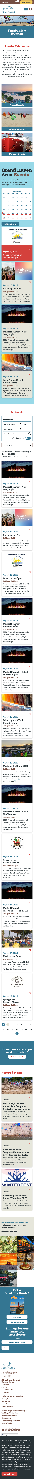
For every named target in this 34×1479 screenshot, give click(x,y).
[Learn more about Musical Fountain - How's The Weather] (17, 794)
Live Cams (5, 2)
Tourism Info (6, 1401)
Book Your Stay (26, 2)
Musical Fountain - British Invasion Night (16, 673)
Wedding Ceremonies (9, 1415)
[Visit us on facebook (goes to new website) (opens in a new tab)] (3, 1429)
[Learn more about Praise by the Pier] (17, 271)
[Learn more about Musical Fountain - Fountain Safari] (17, 606)
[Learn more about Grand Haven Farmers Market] (17, 842)
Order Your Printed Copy (17, 1322)
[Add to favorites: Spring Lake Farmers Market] (30, 993)
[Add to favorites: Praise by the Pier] (30, 282)
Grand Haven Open (12, 254)
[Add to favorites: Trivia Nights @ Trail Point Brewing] (30, 374)
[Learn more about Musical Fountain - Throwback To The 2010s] (17, 890)
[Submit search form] (29, 433)
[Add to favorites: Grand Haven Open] (30, 249)
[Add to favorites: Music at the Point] (30, 950)
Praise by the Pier (12, 288)
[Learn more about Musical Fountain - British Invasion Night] (17, 654)
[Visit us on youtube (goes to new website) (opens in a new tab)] (12, 1429)
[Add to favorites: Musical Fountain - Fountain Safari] (30, 617)
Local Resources (7, 1404)
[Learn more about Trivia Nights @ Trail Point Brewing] (17, 362)
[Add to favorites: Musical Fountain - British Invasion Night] (30, 666)
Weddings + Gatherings (10, 1413)
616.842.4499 (7, 1376)
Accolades (5, 1384)
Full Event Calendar (10, 224)
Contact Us (5, 1392)
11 (21, 1029)
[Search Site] (30, 9)
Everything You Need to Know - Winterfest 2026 (15, 1197)
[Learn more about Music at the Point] (17, 939)
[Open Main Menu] (26, 9)
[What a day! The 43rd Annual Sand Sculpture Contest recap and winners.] (17, 1085)
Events (6, 1099)
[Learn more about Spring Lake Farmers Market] (17, 982)
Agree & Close (9, 1474)
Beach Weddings (7, 1423)
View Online (20, 1317)
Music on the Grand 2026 (16, 765)
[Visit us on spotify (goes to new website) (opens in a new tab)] (9, 1429)
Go (5, 1348)
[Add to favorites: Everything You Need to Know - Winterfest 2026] (30, 1189)
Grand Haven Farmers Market (11, 861)
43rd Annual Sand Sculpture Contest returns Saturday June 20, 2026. (16, 1152)
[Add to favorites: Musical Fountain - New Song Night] (30, 325)
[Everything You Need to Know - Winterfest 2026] (17, 1177)
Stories (4, 1387)
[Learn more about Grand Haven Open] (17, 236)
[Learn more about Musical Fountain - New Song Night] (17, 314)
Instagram (13, 1230)
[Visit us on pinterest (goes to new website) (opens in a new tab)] (15, 1429)
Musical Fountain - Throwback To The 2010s (15, 909)
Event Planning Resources (11, 1420)
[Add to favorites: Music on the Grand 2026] (30, 760)
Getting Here (6, 1398)
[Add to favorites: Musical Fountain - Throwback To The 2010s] (30, 902)
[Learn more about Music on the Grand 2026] (17, 748)
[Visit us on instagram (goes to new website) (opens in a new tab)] (6, 1429)
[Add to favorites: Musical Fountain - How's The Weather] (30, 805)
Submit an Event (17, 1056)
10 (17, 1029)
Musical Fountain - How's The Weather (15, 813)
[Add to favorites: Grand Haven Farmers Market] (30, 854)
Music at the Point (12, 956)
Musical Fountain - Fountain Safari (12, 625)
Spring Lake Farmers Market (11, 1001)
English (6, 1435)
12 (26, 1029)
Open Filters (8, 419)
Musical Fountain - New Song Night (14, 333)
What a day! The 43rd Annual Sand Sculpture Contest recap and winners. (16, 1106)
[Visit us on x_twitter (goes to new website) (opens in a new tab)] (18, 1429)
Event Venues (6, 1418)
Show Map (19, 438)
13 (30, 1029)
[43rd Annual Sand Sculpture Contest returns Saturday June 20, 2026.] (17, 1131)
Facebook (5, 1230)
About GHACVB (7, 1389)
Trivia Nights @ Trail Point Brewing (13, 381)
